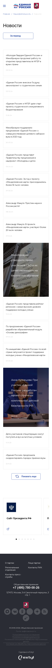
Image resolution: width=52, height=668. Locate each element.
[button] (16, 539)
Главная (6, 14)
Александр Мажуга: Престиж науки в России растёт (24, 204)
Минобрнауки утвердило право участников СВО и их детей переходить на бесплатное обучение (24, 265)
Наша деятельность (22, 14)
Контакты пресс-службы (13, 575)
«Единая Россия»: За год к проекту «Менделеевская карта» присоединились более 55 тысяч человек (26, 182)
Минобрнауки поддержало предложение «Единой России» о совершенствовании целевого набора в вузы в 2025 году (25, 132)
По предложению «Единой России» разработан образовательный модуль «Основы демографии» (24, 329)
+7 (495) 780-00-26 (26, 587)
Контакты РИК (35, 567)
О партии (9, 563)
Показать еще (28, 476)
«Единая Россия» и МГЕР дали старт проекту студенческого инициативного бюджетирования (25, 106)
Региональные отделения (12, 568)
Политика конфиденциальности (26, 637)
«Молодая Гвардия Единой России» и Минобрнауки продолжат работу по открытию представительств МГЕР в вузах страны (24, 60)
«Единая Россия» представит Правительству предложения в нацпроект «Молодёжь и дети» (21, 158)
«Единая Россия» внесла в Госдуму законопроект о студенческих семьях (24, 84)
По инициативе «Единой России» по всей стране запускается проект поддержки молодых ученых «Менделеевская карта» (26, 352)
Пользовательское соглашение (26, 635)
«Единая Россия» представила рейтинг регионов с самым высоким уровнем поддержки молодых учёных (25, 307)
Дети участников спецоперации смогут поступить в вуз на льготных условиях (25, 435)
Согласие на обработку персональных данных (26, 644)
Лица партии (34, 563)
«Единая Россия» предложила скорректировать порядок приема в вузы (25, 456)
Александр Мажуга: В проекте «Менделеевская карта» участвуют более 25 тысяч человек (26, 227)
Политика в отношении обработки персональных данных (26, 640)
